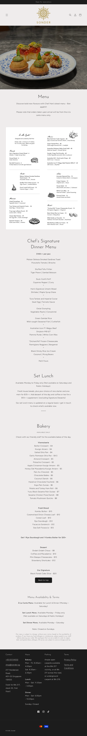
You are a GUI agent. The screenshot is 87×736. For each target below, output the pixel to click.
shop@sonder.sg (13, 665)
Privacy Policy (70, 660)
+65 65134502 (12, 660)
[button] (6, 15)
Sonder (13, 730)
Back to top (43, 580)
